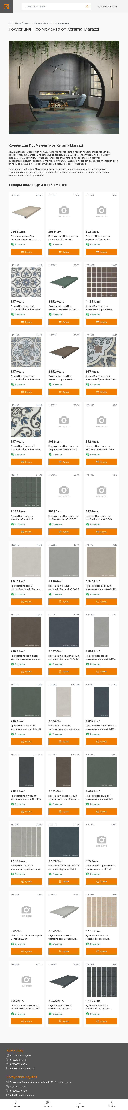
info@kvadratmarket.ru (22, 1068)
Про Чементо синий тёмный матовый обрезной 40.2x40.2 (63, 657)
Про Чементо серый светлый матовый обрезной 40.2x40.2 (26, 587)
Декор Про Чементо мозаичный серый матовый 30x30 (26, 867)
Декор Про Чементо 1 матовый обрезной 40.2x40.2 (26, 378)
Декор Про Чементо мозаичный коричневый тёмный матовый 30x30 (99, 308)
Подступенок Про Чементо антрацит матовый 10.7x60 (63, 447)
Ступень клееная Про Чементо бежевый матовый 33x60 (26, 238)
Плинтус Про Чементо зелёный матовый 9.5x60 (99, 517)
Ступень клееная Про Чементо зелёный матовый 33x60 (63, 308)
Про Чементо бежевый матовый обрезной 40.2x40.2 (101, 587)
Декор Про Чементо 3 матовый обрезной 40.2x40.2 (101, 378)
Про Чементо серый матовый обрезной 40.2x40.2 (63, 587)
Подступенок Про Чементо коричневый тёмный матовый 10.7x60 (63, 238)
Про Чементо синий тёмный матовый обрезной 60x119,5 (101, 727)
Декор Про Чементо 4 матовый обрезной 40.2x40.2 (26, 447)
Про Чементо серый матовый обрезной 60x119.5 (101, 657)
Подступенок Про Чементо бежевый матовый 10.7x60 (25, 1007)
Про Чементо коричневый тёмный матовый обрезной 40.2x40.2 (26, 657)
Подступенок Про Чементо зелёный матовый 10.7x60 (63, 517)
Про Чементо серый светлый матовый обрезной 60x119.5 (63, 727)
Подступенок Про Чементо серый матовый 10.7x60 (100, 867)
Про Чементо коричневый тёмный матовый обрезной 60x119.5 (63, 797)
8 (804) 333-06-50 (18, 1064)
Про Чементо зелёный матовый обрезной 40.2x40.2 (26, 727)
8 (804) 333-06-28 (18, 1090)
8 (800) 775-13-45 (109, 6)
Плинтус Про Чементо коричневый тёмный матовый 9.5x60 (98, 238)
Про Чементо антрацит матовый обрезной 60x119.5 (26, 797)
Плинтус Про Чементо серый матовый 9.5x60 (26, 937)
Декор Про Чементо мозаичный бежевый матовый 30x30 (97, 937)
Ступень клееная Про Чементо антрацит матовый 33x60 (60, 1007)
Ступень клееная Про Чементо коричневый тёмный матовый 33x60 (61, 378)
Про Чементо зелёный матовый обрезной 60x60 (99, 797)
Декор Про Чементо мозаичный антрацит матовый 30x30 (97, 1007)
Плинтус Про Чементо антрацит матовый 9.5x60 (100, 447)
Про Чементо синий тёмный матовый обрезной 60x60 (63, 867)
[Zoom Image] (64, 87)
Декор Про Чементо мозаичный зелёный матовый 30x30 (22, 517)
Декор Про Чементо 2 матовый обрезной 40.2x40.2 (26, 308)
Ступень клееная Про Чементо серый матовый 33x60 (62, 937)
